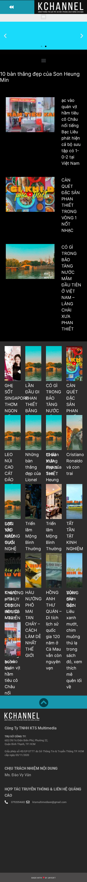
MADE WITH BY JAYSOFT (43, 878)
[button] (17, 7)
